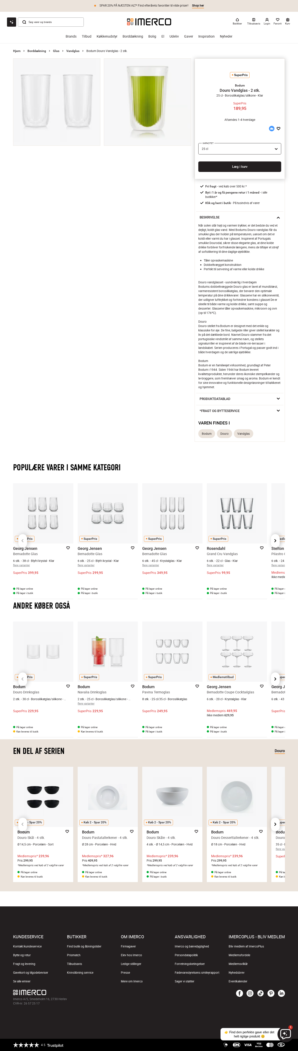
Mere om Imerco (132, 981)
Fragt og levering (24, 964)
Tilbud (86, 36)
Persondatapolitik (186, 955)
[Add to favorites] (278, 129)
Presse (125, 973)
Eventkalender (238, 981)
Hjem (17, 51)
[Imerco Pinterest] (270, 993)
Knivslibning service (80, 973)
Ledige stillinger (131, 964)
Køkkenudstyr (107, 36)
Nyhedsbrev (237, 973)
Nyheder (226, 36)
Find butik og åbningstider (84, 946)
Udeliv (174, 36)
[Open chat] (11, 22)
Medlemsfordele (239, 955)
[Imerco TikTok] (260, 993)
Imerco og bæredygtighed (192, 946)
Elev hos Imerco (131, 955)
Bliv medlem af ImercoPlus (246, 946)
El (162, 36)
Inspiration (206, 36)
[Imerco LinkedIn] (281, 993)
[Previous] (22, 541)
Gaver (188, 36)
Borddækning (133, 36)
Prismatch (73, 955)
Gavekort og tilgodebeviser (30, 973)
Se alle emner (22, 981)
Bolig (152, 36)
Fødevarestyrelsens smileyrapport (197, 973)
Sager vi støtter (184, 981)
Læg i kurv (239, 167)
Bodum (207, 434)
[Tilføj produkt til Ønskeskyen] (271, 128)
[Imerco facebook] (239, 993)
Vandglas (72, 51)
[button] (239, 85)
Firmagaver (128, 946)
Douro (224, 434)
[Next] (275, 541)
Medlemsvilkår (238, 964)
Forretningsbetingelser (190, 964)
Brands (71, 36)
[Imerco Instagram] (250, 993)
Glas (56, 51)
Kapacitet (208, 143)
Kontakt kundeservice (27, 946)
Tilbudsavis (74, 964)
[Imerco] (149, 21)
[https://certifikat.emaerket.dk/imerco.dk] (281, 1044)
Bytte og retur (22, 955)
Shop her (198, 5)
